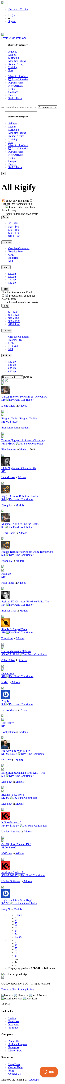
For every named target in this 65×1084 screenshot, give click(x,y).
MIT (10, 260)
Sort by (28, 376)
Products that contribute (21, 207)
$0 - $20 (13, 223)
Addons (22, 405)
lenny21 (5, 909)
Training (18, 759)
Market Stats (15, 1050)
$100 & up (14, 236)
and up (12, 273)
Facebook (13, 1021)
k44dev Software (10, 831)
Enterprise (13, 1047)
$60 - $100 (14, 232)
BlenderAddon (9, 427)
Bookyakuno (8, 731)
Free (10, 70)
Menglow (6, 781)
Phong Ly (6, 505)
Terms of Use (8, 989)
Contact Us (14, 1073)
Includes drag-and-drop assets (22, 213)
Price (5, 217)
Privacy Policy (26, 989)
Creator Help (15, 1067)
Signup (12, 21)
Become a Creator (18, 9)
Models (23, 449)
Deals (11, 88)
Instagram (13, 1024)
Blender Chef (8, 610)
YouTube (13, 1027)
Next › (18, 936)
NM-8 (4, 682)
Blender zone (8, 449)
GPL (11, 254)
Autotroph (33, 1079)
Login (11, 15)
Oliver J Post (8, 660)
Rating (6, 267)
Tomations (7, 638)
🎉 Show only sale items (15, 200)
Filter (5, 289)
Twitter (12, 1018)
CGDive (6, 759)
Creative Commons (18, 248)
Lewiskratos (8, 477)
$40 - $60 (13, 229)
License (7, 242)
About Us (13, 1041)
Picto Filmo (7, 582)
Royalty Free (15, 251)
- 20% (31, 449)
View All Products (18, 76)
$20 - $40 (13, 226)
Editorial (13, 257)
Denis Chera (8, 405)
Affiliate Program (17, 1044)
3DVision (6, 853)
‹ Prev (18, 915)
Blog (11, 1070)
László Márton (9, 710)
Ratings (6, 355)
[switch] (31, 200)
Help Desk (14, 1064)
